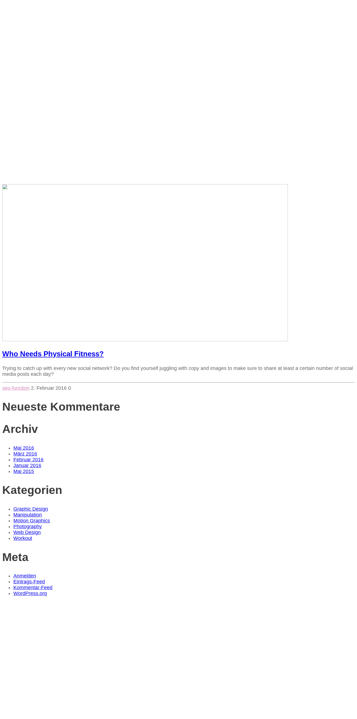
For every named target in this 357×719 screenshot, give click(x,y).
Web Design (27, 532)
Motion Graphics (31, 520)
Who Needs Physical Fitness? (53, 354)
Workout (22, 538)
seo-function (16, 388)
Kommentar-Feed (32, 587)
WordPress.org (30, 593)
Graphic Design (30, 509)
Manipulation (27, 515)
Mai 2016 (23, 448)
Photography (27, 526)
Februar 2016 (28, 459)
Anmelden (24, 576)
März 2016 (25, 454)
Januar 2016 (27, 465)
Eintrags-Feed (29, 581)
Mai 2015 (23, 471)
